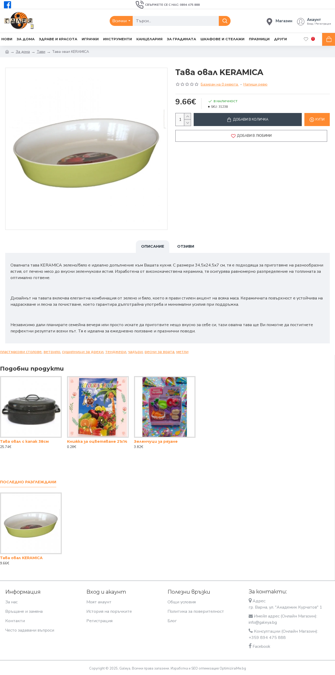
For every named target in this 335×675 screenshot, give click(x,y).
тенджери (115, 352)
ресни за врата (159, 352)
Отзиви (185, 246)
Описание (152, 246)
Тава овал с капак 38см (24, 441)
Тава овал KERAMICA (21, 557)
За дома (23, 51)
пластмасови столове (21, 352)
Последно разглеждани (28, 482)
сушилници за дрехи (82, 352)
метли (182, 352)
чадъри (135, 352)
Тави (41, 51)
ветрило (51, 352)
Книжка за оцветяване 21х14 (97, 441)
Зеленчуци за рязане (156, 441)
